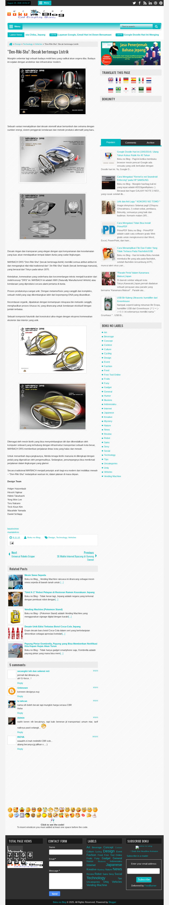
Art (105, 332)
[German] (126, 82)
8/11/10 (95, 671)
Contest (108, 345)
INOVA (20, 737)
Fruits (107, 379)
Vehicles (72, 537)
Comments (130, 142)
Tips (106, 459)
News (107, 429)
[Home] (10, 44)
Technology (61, 537)
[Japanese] (126, 91)
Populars (110, 142)
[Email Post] (11, 543)
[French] (119, 82)
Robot (107, 438)
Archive (150, 142)
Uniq (106, 468)
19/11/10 (95, 737)
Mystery (108, 421)
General (108, 391)
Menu (46, 3)
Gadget (107, 387)
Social (107, 451)
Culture (107, 349)
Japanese (109, 412)
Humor (107, 395)
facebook (139, 3)
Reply (20, 683)
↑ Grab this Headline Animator (144, 851)
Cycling (107, 353)
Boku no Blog (33, 537)
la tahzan (22, 701)
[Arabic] (142, 91)
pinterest (161, 3)
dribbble (155, 3)
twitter (134, 3)
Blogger (112, 902)
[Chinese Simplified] (149, 91)
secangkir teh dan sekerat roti (33, 671)
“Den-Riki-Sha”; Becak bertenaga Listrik (37, 52)
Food (106, 370)
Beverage (109, 336)
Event (107, 362)
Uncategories (110, 463)
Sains (107, 442)
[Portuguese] (119, 91)
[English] (111, 82)
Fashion (108, 366)
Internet (108, 408)
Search (157, 26)
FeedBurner (150, 885)
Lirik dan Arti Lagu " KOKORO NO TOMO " (138, 201)
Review (107, 434)
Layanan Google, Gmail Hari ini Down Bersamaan (77, 34)
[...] (61, 582)
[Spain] (134, 82)
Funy (106, 383)
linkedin (150, 3)
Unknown (22, 688)
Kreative (108, 417)
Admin (21, 718)
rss (145, 3)
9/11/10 (95, 701)
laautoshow (13, 528)
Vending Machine (112, 476)
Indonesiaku (110, 404)
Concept (108, 341)
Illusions (108, 400)
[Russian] (111, 91)
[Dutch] (149, 82)
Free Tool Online (112, 374)
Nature (107, 425)
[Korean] (134, 91)
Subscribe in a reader (137, 856)
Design (51, 537)
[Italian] (142, 82)
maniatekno (13, 532)
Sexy (106, 446)
